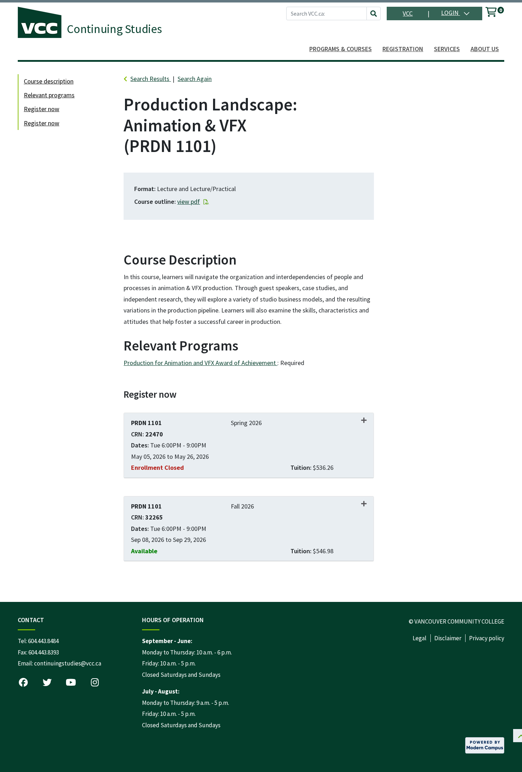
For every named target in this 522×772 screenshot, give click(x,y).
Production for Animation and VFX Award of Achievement (200, 363)
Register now (41, 109)
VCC (408, 13)
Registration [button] (402, 49)
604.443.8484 (43, 641)
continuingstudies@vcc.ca (67, 663)
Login (450, 13)
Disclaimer (447, 638)
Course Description (49, 81)
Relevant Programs (49, 95)
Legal (419, 638)
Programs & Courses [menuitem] (340, 49)
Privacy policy (486, 638)
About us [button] (485, 49)
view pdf (188, 201)
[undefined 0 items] (491, 13)
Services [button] (447, 49)
